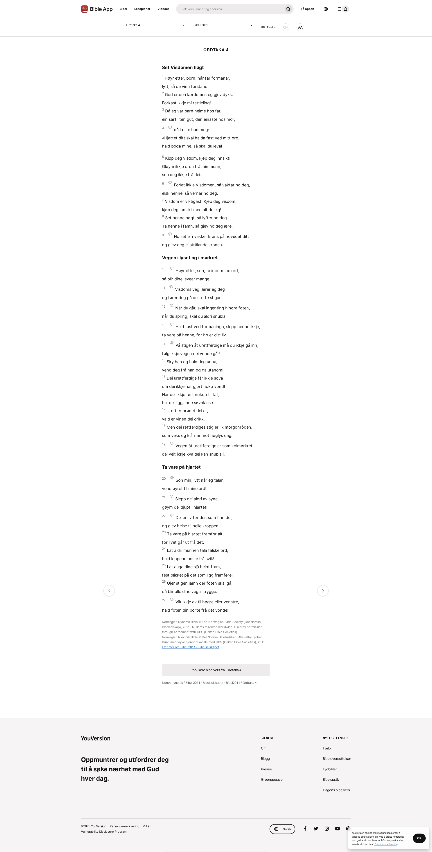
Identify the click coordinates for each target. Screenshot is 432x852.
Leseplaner (142, 9)
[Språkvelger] (325, 8)
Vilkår (147, 826)
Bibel (123, 9)
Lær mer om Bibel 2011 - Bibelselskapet (190, 647)
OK (419, 838)
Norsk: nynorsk (172, 683)
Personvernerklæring (124, 826)
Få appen (307, 9)
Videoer (163, 9)
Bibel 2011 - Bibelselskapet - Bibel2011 (212, 683)
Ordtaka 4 (133, 25)
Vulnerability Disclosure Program (103, 831)
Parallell (271, 27)
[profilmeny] (342, 8)
